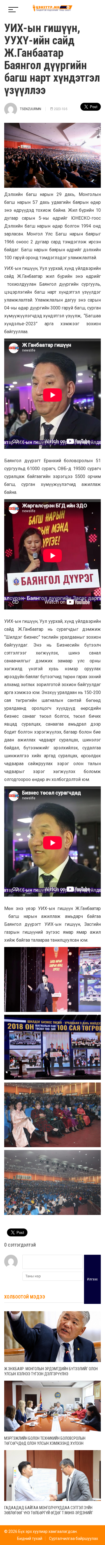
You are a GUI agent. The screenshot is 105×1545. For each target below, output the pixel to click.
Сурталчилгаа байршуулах (73, 1538)
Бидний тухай (29, 1538)
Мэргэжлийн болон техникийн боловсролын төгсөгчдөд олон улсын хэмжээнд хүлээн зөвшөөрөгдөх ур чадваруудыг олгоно (44, 1443)
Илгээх (92, 1279)
